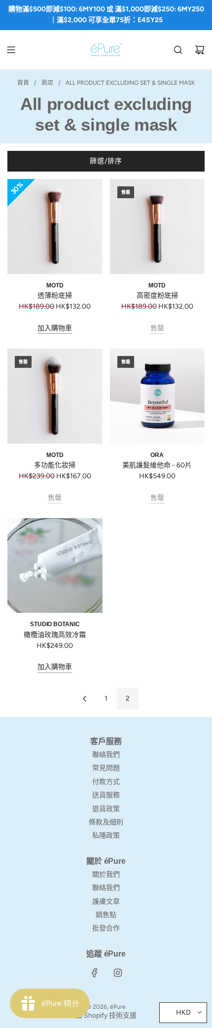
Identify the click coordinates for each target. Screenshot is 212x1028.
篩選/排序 (106, 161)
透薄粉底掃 (54, 295)
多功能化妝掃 (54, 465)
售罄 (157, 328)
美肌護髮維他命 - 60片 (157, 465)
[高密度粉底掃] (157, 226)
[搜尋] (178, 50)
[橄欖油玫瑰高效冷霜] (55, 565)
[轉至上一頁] (84, 698)
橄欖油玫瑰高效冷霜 (55, 635)
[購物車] (200, 50)
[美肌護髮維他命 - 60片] (157, 396)
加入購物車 (54, 328)
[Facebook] (95, 973)
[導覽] (11, 50)
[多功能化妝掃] (55, 396)
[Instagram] (118, 973)
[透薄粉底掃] (55, 226)
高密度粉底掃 (157, 295)
